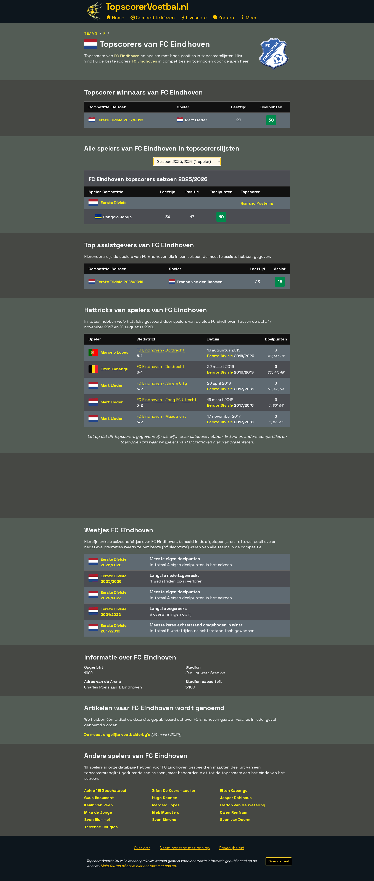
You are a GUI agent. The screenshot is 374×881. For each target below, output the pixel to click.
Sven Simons (164, 819)
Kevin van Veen (98, 804)
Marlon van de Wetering (242, 804)
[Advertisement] (187, 485)
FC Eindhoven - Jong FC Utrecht (167, 399)
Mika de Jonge (98, 812)
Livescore (196, 18)
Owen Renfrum (233, 812)
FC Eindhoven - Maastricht (161, 416)
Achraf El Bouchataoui (105, 790)
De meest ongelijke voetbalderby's (117, 734)
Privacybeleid (231, 847)
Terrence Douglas (101, 826)
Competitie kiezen (155, 18)
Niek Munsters (165, 812)
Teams (91, 33)
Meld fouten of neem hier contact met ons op (138, 865)
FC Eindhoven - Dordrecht (161, 350)
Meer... (252, 18)
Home (117, 18)
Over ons (142, 847)
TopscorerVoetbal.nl (146, 6)
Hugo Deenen (164, 797)
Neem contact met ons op (185, 847)
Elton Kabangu (234, 790)
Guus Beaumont (99, 797)
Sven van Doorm (235, 819)
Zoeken (225, 18)
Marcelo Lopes (166, 804)
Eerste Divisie (120, 119)
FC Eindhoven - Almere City (162, 383)
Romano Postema (257, 203)
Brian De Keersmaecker (173, 790)
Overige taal (278, 861)
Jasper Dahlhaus (236, 797)
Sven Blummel (97, 819)
